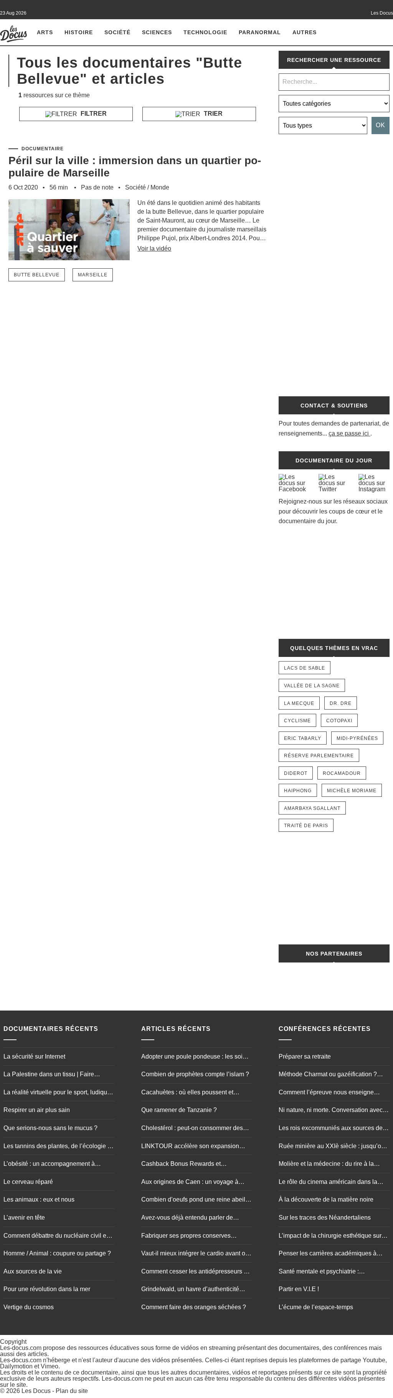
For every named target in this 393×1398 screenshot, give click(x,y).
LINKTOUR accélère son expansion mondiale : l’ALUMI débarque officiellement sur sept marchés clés (190, 1147)
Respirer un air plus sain (36, 1110)
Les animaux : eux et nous (38, 1199)
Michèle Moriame (351, 790)
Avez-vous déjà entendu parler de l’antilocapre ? (187, 1218)
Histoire (78, 32)
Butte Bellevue (36, 275)
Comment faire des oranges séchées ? (193, 1307)
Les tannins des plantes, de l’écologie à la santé (57, 1147)
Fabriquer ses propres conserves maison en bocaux (186, 1236)
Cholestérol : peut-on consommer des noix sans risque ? (192, 1129)
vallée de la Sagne (312, 685)
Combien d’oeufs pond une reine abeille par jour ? (195, 1200)
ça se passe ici (349, 433)
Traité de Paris (306, 825)
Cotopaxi (339, 720)
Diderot (295, 773)
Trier (212, 113)
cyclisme (297, 720)
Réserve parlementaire (319, 755)
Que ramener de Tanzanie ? (179, 1110)
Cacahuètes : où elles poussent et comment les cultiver (187, 1093)
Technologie (205, 32)
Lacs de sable (304, 668)
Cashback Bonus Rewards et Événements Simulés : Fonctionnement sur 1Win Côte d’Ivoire (194, 1164)
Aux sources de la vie (32, 1271)
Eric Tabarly (302, 738)
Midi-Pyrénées (357, 738)
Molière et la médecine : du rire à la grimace (326, 1164)
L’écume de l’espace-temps (316, 1307)
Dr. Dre (341, 703)
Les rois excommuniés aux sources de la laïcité (334, 1129)
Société (117, 32)
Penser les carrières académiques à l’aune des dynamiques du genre (327, 1254)
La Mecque (299, 703)
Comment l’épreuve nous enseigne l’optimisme (326, 1093)
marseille (92, 275)
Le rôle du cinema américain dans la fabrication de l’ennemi (328, 1183)
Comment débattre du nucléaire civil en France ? (56, 1236)
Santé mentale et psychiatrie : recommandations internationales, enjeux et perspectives (325, 1272)
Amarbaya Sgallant (312, 808)
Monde (159, 187)
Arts (45, 32)
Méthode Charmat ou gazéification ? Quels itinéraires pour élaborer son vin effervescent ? (330, 1075)
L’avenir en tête (24, 1217)
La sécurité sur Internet (34, 1056)
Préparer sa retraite (305, 1056)
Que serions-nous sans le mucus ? (50, 1128)
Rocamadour (342, 773)
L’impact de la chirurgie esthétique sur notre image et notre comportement (330, 1236)
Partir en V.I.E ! (299, 1289)
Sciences (157, 32)
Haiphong (298, 790)
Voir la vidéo (154, 248)
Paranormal (260, 32)
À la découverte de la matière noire (326, 1199)
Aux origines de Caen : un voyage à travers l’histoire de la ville (189, 1183)
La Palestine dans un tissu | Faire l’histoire (48, 1075)
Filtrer (93, 113)
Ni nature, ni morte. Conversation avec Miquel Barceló (331, 1111)
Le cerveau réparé (28, 1182)
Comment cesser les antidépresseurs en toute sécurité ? (196, 1272)
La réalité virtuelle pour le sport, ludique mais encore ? (57, 1093)
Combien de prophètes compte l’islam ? (195, 1074)
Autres (304, 32)
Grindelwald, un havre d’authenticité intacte (190, 1290)
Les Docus (36, 1391)
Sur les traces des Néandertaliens (325, 1217)
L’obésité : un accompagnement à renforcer (49, 1164)
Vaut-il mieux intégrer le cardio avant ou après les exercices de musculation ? (195, 1254)
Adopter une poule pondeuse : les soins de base (195, 1057)
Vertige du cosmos (28, 1307)
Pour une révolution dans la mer (46, 1289)
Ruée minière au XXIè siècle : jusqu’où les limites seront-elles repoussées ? (332, 1147)
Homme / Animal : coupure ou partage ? (57, 1253)
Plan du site (72, 1391)
